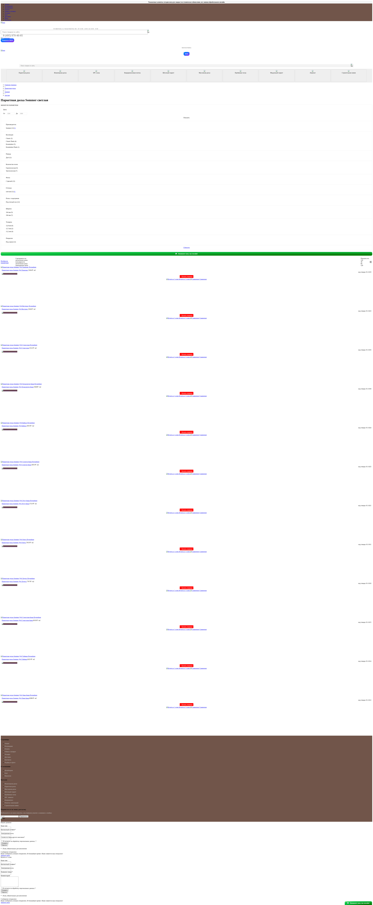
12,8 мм (9, 225)
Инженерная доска (11, 784)
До (17, 113)
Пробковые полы (10, 794)
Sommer (10, 128)
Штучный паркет (10, 792)
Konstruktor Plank (12, 147)
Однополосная (12, 168)
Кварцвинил (9, 800)
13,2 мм (9, 231)
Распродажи (9, 6)
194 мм (9, 215)
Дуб (8, 157)
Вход (6, 18)
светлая (10, 191)
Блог (6, 15)
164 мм (9, 212)
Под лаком (11, 242)
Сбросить (186, 247)
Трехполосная (11, 171)
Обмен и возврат (10, 11)
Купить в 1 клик (184, 279)
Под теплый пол (13, 202)
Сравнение (203, 279)
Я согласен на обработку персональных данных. (19, 841)
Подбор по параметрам (5, 262)
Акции (7, 4)
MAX (186, 54)
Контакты (8, 20)
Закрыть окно (5, 855)
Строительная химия (11, 805)
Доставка (8, 16)
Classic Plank (11, 141)
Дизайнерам (9, 8)
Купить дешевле (187, 276)
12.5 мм (9, 228)
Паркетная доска (10, 786)
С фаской (10, 181)
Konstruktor (10, 144)
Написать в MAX (7, 40)
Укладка (7, 13)
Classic (9, 138)
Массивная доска (10, 789)
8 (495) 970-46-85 (13, 35)
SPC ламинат (9, 797)
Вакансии (8, 776)
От (4, 113)
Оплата (7, 9)
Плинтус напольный (11, 803)
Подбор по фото (10, 762)
